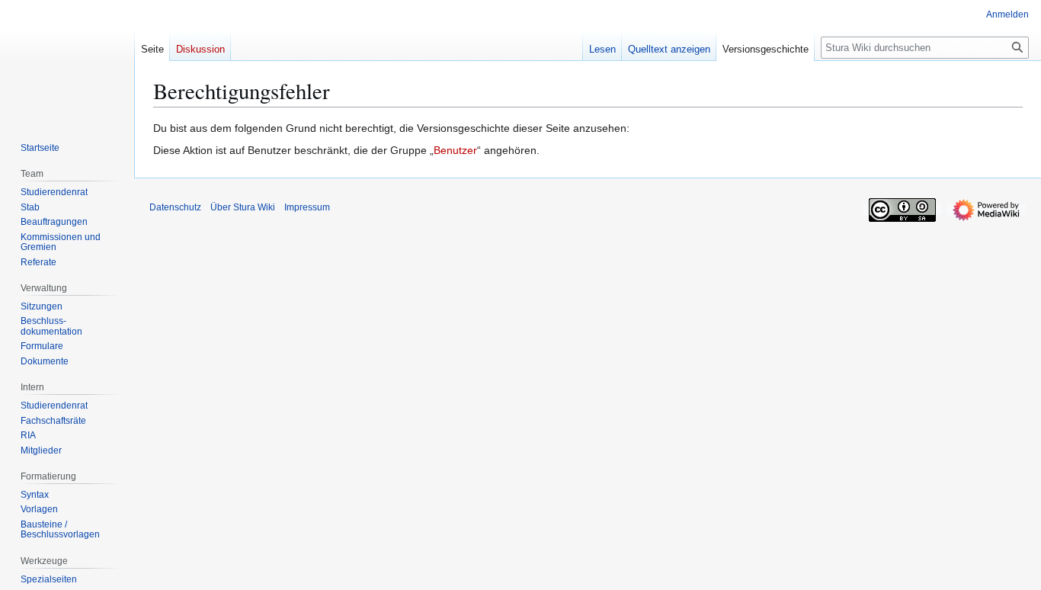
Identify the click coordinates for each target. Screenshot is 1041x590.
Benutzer (455, 150)
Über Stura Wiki (242, 207)
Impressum (307, 207)
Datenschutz (175, 207)
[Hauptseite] (67, 61)
